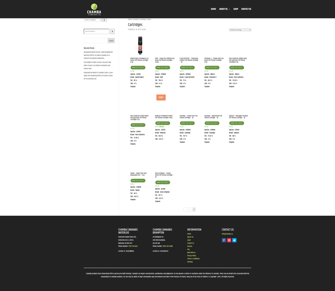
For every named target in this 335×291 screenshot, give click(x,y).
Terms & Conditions (193, 258)
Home (130, 19)
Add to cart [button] (138, 67)
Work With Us (191, 252)
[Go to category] (104, 20)
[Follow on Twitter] (234, 240)
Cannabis (135, 19)
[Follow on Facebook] (224, 240)
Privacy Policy (191, 255)
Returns (189, 246)
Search (86, 27)
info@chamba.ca (227, 234)
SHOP (235, 9)
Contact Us (190, 243)
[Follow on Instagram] (229, 240)
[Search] (112, 31)
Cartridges (143, 19)
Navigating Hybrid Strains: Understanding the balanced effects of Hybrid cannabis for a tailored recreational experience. (98, 55)
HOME (213, 9)
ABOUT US (223, 9)
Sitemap (190, 261)
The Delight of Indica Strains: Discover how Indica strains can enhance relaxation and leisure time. (97, 65)
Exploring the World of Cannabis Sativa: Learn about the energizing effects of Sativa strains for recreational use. (98, 75)
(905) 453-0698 (168, 246)
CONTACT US (246, 9)
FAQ (188, 249)
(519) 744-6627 (133, 246)
